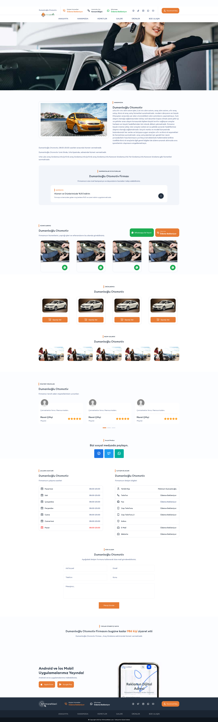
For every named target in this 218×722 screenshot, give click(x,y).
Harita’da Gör (96, 11)
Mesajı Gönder (109, 605)
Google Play (67, 684)
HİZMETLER (102, 18)
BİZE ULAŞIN (154, 18)
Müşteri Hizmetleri (75, 11)
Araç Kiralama (109, 636)
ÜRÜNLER (136, 18)
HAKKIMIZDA (82, 18)
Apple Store (48, 684)
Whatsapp (119, 11)
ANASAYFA (63, 18)
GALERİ (119, 18)
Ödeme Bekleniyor (168, 495)
